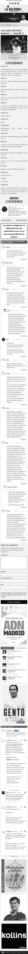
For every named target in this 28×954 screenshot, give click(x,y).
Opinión (9, 24)
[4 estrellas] (15, 59)
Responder (23, 259)
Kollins (7, 792)
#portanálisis (9, 812)
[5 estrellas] (16, 59)
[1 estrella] (11, 59)
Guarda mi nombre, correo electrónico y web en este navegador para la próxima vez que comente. (14, 594)
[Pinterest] (15, 63)
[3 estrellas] (14, 59)
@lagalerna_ (15, 740)
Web (2, 584)
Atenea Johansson (7, 661)
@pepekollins (13, 792)
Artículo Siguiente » (21, 220)
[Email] (21, 63)
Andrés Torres (12, 54)
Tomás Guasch (11, 654)
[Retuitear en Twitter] (9, 790)
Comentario (4, 555)
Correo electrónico (7, 578)
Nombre (3, 571)
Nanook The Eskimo (12, 667)
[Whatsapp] (18, 63)
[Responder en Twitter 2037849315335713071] (6, 853)
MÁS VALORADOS (21, 648)
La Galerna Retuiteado (15, 790)
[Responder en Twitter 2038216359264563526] (6, 827)
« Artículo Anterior (6, 220)
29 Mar (21, 740)
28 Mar (21, 831)
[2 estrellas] (12, 59)
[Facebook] (6, 63)
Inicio (3, 24)
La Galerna (5, 681)
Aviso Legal (13, 952)
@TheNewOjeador (10, 794)
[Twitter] (9, 63)
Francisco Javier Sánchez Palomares (10, 674)
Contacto (19, 952)
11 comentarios (14, 55)
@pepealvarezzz (20, 794)
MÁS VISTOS (8, 648)
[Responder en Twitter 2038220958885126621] (6, 786)
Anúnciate (24, 952)
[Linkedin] (12, 63)
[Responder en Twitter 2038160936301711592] (6, 802)
